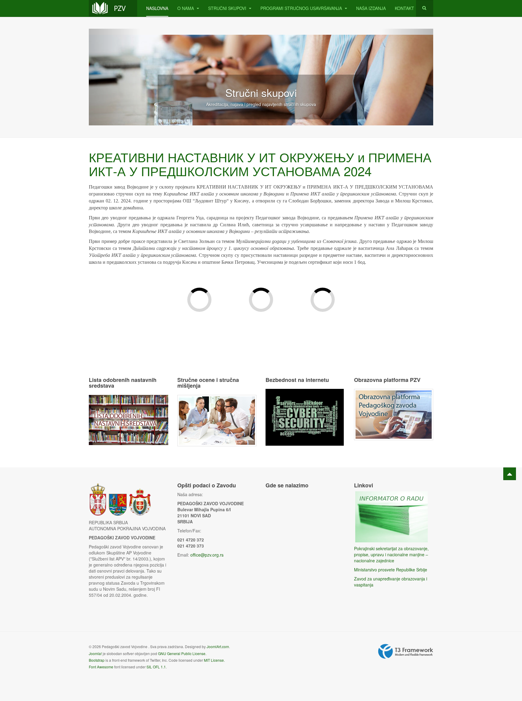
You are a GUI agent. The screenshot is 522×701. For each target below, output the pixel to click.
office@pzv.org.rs (207, 555)
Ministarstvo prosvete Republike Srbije (390, 570)
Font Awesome (101, 666)
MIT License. (214, 660)
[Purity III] (113, 8)
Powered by (405, 651)
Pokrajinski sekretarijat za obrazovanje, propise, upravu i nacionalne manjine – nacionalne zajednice (391, 554)
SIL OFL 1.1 (156, 666)
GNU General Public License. (182, 653)
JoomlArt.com (218, 646)
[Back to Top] (509, 473)
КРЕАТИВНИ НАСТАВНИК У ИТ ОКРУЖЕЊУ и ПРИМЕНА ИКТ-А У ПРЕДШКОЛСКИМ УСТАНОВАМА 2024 (260, 164)
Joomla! (95, 653)
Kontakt (404, 8)
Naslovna (157, 8)
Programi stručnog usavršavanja (301, 8)
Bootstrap (97, 660)
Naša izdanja (371, 8)
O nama (186, 8)
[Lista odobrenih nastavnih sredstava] (128, 419)
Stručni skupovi (227, 8)
